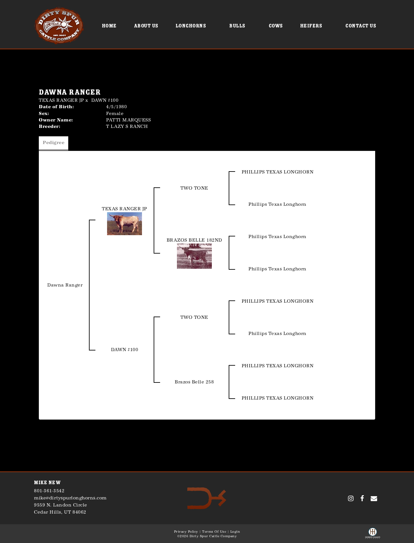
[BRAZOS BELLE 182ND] (194, 255)
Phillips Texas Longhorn (277, 204)
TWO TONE (194, 188)
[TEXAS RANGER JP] (124, 223)
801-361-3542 (49, 491)
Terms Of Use (214, 532)
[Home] (206, 498)
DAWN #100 (105, 100)
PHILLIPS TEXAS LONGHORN (278, 172)
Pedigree (53, 142)
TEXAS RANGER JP (61, 100)
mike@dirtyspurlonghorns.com (70, 498)
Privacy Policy (186, 532)
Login (235, 532)
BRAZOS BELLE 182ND (194, 240)
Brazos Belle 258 (194, 382)
